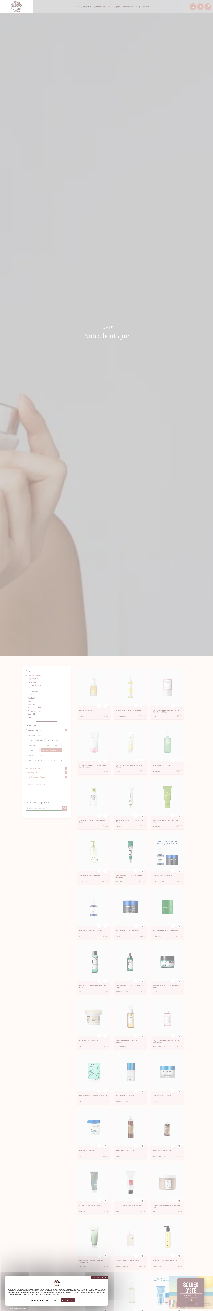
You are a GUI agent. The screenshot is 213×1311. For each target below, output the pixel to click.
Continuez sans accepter (17, 1308)
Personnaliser (54, 1300)
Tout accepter (68, 1300)
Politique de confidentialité (39, 1300)
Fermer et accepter (100, 1277)
